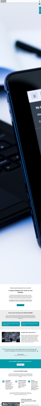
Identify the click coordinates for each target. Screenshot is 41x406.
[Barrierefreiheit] (39, 4)
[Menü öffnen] (39, 1)
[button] (2, 404)
